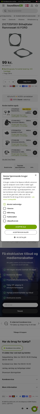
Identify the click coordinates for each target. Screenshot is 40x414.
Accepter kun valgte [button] (21, 232)
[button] (20, 237)
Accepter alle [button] (21, 227)
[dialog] (20, 207)
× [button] (35, 175)
